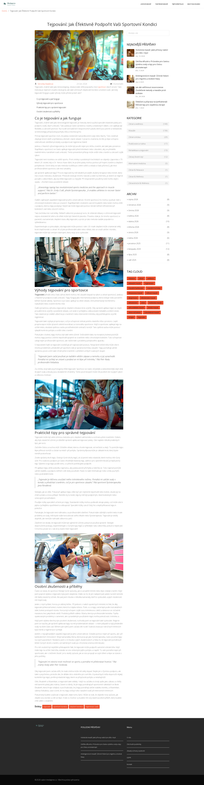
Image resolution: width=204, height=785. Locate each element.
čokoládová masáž (152, 312)
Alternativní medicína (148, 163)
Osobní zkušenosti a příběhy (48, 111)
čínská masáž (153, 307)
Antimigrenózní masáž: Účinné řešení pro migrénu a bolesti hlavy (152, 77)
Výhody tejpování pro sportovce (49, 103)
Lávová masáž (146, 4)
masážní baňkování (136, 288)
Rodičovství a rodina (148, 143)
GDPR (129, 757)
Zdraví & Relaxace (148, 170)
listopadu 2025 (134, 249)
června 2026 (133, 210)
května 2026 (133, 216)
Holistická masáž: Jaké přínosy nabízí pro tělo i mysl (152, 51)
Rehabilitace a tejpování (148, 150)
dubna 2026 (133, 221)
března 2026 (133, 227)
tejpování (46, 707)
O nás (129, 737)
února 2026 (133, 232)
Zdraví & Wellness (148, 176)
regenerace (149, 283)
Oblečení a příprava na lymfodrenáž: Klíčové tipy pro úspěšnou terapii (152, 103)
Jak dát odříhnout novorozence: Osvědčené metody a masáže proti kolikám (151, 90)
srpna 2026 (133, 199)
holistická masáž (155, 303)
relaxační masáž (135, 283)
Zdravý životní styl (148, 157)
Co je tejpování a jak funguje (48, 99)
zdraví (141, 278)
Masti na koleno (193, 4)
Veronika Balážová (45, 84)
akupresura (133, 298)
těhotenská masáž (148, 298)
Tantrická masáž (161, 4)
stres (143, 303)
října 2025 (132, 254)
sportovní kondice (60, 707)
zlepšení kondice (76, 707)
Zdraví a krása (148, 137)
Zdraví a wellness (148, 124)
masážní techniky (153, 288)
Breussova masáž (135, 293)
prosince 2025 (134, 243)
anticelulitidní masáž (136, 307)
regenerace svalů (92, 707)
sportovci (102, 87)
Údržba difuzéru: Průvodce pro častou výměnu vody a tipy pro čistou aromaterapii (152, 64)
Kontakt (129, 764)
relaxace (132, 278)
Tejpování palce (177, 4)
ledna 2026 (133, 238)
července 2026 (134, 205)
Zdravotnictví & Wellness (148, 183)
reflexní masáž (151, 293)
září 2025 (132, 260)
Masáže (148, 130)
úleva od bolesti (135, 312)
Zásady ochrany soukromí (136, 751)
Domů (4, 11)
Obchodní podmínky (134, 744)
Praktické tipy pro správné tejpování (51, 107)
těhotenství (133, 303)
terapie (131, 317)
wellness (150, 278)
